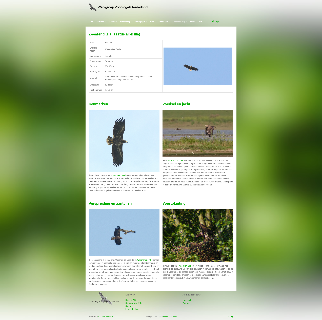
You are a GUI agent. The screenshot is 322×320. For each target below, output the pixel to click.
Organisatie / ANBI (133, 303)
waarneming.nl (119, 175)
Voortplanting (174, 203)
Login (216, 21)
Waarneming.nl (144, 260)
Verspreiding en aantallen (110, 203)
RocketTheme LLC (170, 316)
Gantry (105, 316)
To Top (230, 316)
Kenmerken (98, 103)
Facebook (187, 300)
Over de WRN (131, 300)
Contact (129, 306)
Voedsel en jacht (176, 103)
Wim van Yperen (175, 160)
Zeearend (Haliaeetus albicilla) (114, 34)
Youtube (186, 303)
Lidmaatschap (131, 309)
